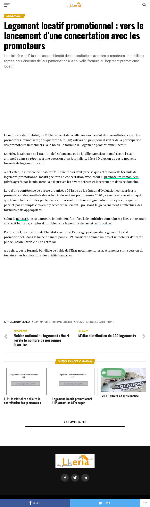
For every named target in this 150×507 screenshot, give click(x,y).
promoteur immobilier (56, 322)
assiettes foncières (98, 223)
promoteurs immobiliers (121, 177)
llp (35, 322)
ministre (22, 218)
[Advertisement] (75, 103)
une (111, 322)
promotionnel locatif (90, 322)
